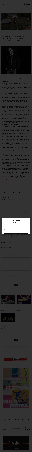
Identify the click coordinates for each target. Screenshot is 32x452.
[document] (16, 226)
